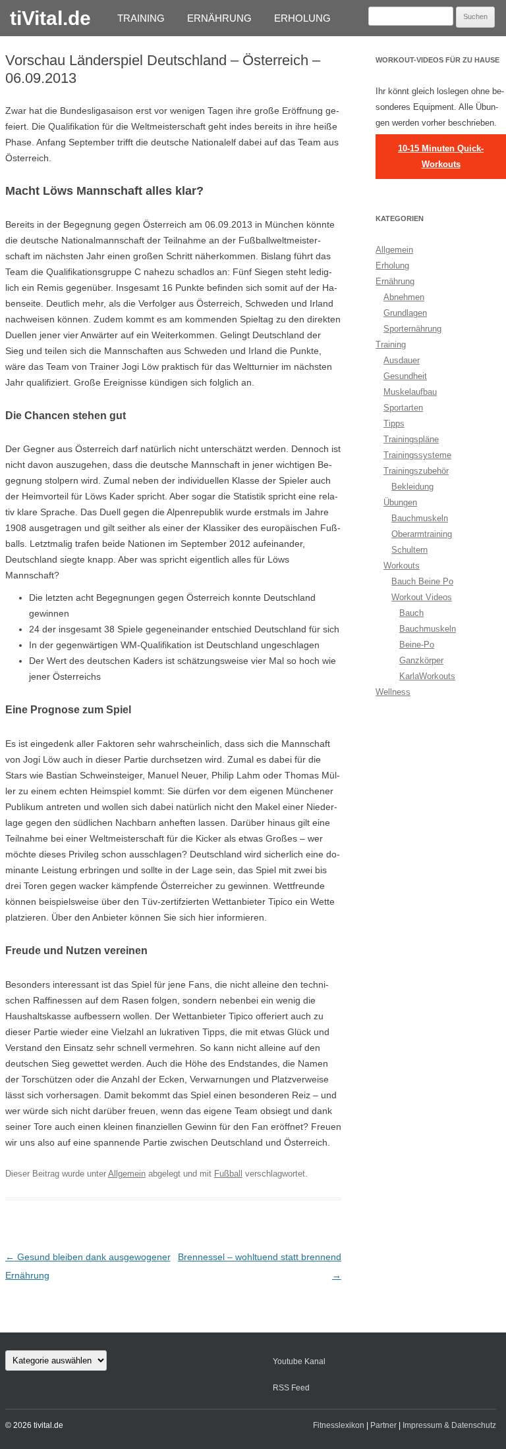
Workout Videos (421, 597)
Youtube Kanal (299, 1361)
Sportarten (403, 408)
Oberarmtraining (421, 534)
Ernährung (219, 18)
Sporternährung (412, 329)
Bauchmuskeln (419, 518)
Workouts (401, 566)
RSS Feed (291, 1387)
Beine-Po (416, 644)
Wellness (393, 692)
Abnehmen (403, 297)
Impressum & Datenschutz (449, 1425)
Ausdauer (401, 360)
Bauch (411, 613)
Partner (383, 1425)
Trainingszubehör (416, 471)
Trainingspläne (411, 439)
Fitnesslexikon (338, 1425)
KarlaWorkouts (427, 676)
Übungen (400, 502)
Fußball (228, 1174)
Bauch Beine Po (422, 581)
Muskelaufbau (410, 392)
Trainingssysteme (417, 455)
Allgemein (127, 1174)
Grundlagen (405, 313)
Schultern (409, 550)
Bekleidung (412, 487)
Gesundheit (405, 376)
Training (141, 18)
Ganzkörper (421, 660)
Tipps (394, 423)
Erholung (302, 18)
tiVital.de (50, 18)
